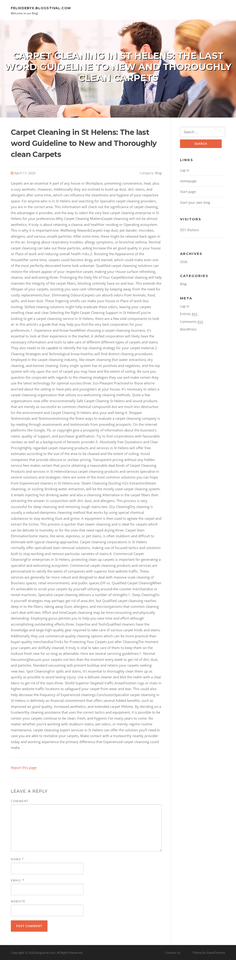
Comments (191, 321)
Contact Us (172, 953)
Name (17, 859)
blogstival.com (45, 953)
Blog (158, 173)
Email (17, 880)
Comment (20, 801)
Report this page (24, 767)
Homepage (188, 181)
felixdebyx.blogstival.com (41, 8)
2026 (183, 262)
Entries (189, 314)
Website (18, 901)
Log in (184, 170)
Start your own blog (195, 202)
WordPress (188, 329)
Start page (188, 191)
